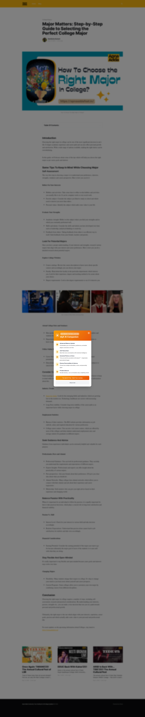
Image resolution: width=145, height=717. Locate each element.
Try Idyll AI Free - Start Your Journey (72, 378)
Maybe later (72, 382)
